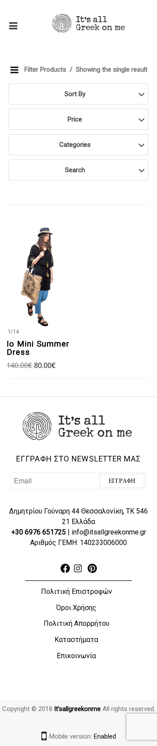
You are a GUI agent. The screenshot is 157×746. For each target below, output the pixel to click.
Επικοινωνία (76, 656)
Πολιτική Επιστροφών (76, 591)
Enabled (105, 736)
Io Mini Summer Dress (38, 348)
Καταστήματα (76, 639)
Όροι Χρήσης (76, 608)
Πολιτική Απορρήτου (76, 623)
